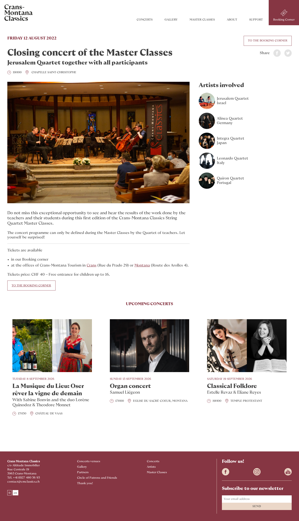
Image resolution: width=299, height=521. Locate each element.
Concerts (145, 19)
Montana (142, 265)
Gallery (171, 19)
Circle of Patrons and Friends (97, 477)
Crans (91, 265)
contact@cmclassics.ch (23, 481)
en (15, 492)
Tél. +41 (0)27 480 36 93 (23, 477)
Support (256, 19)
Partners (82, 472)
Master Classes (202, 19)
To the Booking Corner (267, 40)
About (232, 19)
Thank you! (85, 483)
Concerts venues (88, 461)
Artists (151, 466)
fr (10, 492)
